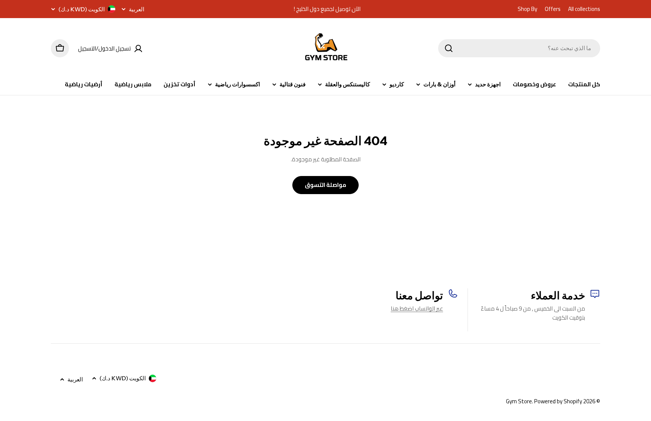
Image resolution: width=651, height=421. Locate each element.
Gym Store (519, 401)
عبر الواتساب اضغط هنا (417, 308)
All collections (584, 9)
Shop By (527, 9)
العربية (136, 9)
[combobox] (519, 48)
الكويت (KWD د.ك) (81, 9)
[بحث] (448, 48)
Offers (553, 9)
